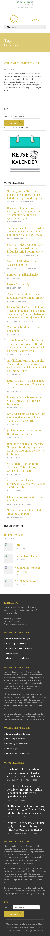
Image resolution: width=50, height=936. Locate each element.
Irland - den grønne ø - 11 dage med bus (26, 498)
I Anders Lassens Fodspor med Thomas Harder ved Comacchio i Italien (26, 384)
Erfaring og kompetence (16, 643)
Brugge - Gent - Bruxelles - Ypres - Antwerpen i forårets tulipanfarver (24, 400)
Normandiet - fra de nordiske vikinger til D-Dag (25, 511)
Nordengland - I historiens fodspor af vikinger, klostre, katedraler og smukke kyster (24, 194)
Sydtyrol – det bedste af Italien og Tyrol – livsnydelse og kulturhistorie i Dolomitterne (25, 248)
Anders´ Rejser (12, 653)
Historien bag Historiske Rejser (18, 639)
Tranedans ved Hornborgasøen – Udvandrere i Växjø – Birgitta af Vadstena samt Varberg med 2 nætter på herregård (26, 345)
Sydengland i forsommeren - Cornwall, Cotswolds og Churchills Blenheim (24, 467)
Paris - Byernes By (18, 284)
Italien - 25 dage (13, 534)
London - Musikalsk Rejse (23, 274)
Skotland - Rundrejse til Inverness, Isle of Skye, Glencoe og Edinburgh (26, 483)
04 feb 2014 (9, 69)
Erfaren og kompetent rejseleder (19, 648)
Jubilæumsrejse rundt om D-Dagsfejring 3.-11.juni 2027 (24, 432)
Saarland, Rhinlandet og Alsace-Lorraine (22, 262)
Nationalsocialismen (27, 556)
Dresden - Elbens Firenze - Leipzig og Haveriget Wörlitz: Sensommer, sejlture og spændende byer (24, 213)
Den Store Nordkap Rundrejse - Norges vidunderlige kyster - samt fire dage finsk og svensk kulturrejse (26, 449)
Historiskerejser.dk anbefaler (17, 658)
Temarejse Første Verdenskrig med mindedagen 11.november (25, 295)
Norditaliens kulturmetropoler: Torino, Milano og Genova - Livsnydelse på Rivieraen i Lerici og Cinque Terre (26, 365)
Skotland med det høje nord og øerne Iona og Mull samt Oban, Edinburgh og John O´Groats (26, 231)
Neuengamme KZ (25, 580)
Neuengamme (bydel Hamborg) (27, 569)
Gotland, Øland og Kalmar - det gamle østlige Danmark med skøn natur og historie (26, 417)
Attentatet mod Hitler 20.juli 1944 (22, 65)
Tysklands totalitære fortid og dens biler (25, 328)
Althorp (19, 544)
